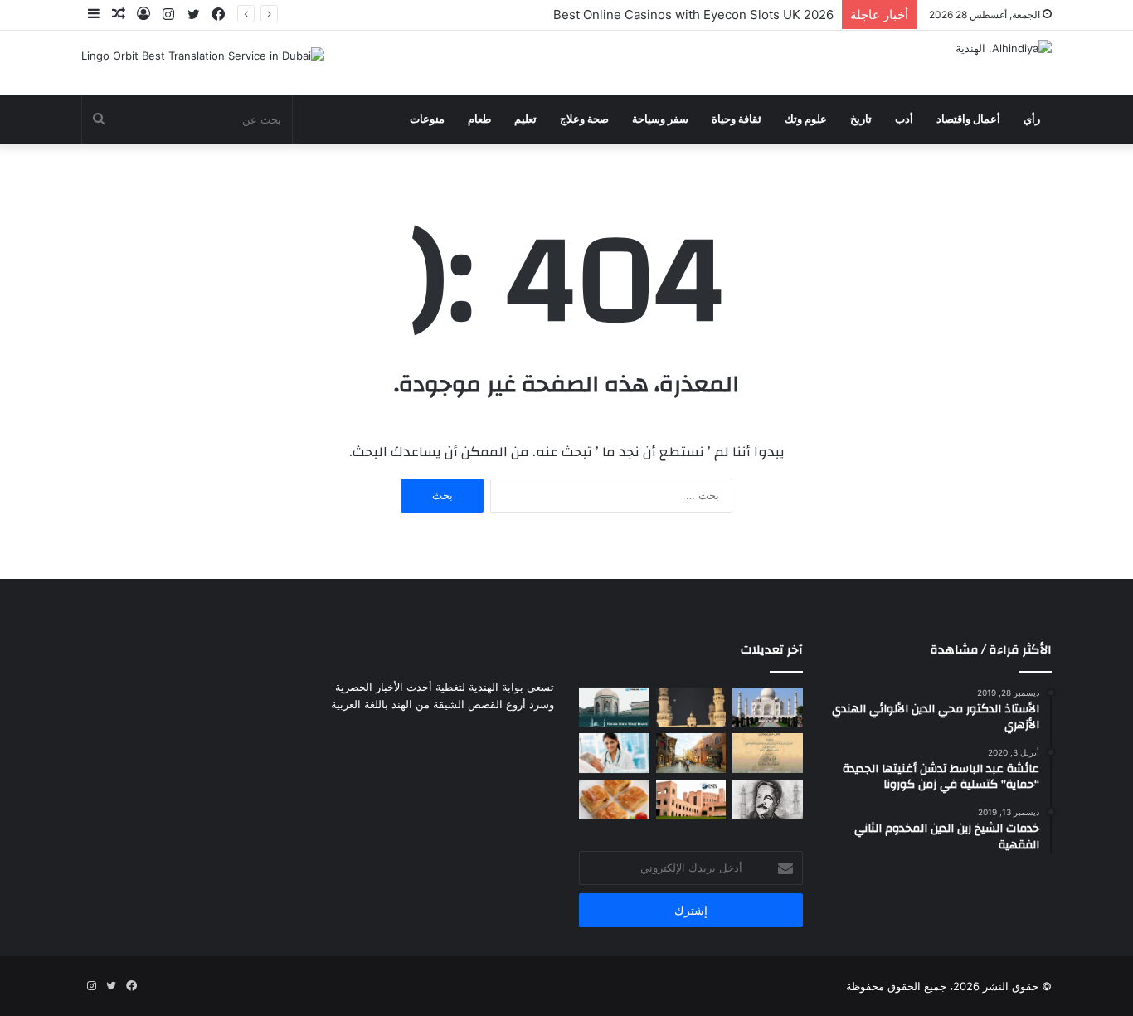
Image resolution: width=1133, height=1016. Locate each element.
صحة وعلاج (584, 119)
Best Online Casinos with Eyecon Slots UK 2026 (693, 14)
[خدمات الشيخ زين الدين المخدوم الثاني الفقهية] (767, 753)
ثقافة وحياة (736, 119)
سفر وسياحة (660, 119)
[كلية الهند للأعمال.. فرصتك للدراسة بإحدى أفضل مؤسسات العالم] (691, 799)
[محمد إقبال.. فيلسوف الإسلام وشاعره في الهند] (767, 799)
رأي (1032, 119)
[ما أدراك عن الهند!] (767, 707)
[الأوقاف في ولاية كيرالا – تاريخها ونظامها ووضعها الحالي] (614, 707)
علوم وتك (806, 119)
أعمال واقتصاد (968, 119)
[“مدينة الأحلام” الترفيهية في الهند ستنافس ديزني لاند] (691, 753)
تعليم (525, 119)
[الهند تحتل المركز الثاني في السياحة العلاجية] (614, 753)
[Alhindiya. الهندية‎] (1004, 48)
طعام (479, 119)
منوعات (427, 119)
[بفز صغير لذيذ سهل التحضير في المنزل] (614, 799)
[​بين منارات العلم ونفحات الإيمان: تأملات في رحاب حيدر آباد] (691, 707)
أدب (904, 119)
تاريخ (861, 119)
